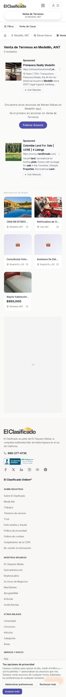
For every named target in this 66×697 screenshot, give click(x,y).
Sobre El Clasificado (14, 495)
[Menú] (55, 5)
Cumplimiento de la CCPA (17, 542)
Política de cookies (14, 536)
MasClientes (10, 587)
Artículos (8, 632)
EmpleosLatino (11, 575)
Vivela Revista (11, 604)
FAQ (6, 659)
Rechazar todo (48, 684)
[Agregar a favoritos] (27, 227)
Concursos (9, 626)
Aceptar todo (12, 691)
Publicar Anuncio (33, 125)
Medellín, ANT (21, 35)
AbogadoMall (11, 593)
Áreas (7, 644)
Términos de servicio (15, 513)
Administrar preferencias (19, 684)
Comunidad (10, 620)
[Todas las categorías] (42, 5)
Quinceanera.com (13, 570)
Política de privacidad (15, 530)
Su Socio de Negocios (16, 581)
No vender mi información (17, 548)
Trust (6, 519)
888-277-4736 (17, 453)
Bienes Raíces (44, 35)
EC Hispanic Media (14, 564)
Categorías (9, 638)
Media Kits (9, 501)
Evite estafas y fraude (15, 524)
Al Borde (8, 599)
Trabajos (8, 507)
